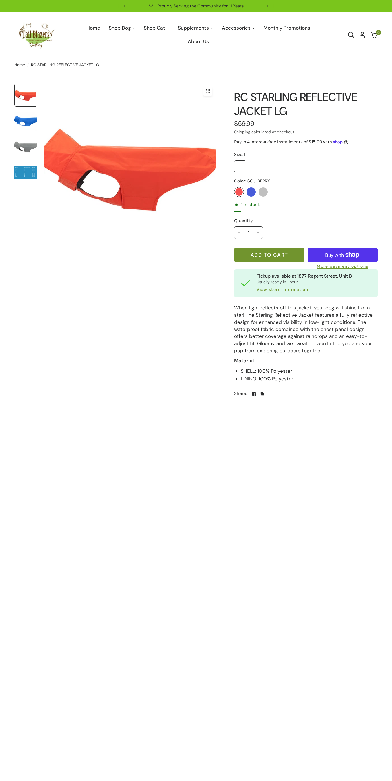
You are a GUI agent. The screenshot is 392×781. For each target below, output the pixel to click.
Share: (240, 393)
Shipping (242, 131)
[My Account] (362, 35)
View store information (282, 290)
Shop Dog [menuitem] (120, 28)
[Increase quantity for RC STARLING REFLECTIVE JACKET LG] (258, 233)
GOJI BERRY (239, 192)
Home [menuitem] (93, 28)
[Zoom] (207, 91)
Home (19, 64)
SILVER (263, 192)
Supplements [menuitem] (193, 28)
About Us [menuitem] (198, 41)
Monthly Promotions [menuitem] (286, 28)
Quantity (243, 221)
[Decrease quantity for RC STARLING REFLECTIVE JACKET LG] (239, 233)
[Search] (351, 35)
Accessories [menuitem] (236, 28)
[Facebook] (254, 393)
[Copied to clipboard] (262, 393)
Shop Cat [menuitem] (154, 28)
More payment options (342, 266)
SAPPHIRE (251, 192)
